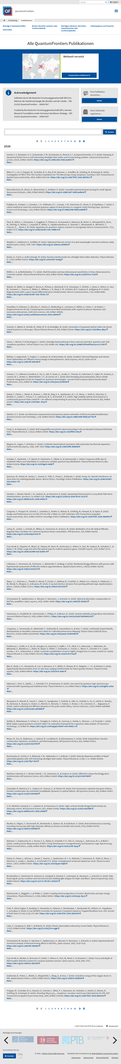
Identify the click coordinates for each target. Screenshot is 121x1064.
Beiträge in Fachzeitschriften (14, 26)
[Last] (83, 141)
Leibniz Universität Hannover (53, 1053)
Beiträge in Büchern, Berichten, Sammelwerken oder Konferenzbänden (73, 28)
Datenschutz (88, 1057)
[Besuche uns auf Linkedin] (19, 1055)
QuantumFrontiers (24, 11)
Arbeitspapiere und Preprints (102, 26)
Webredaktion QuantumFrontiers (105, 1053)
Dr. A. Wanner (98, 1026)
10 (75, 141)
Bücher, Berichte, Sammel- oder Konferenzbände (44, 27)
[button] (6, 1040)
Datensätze (7, 30)
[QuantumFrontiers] (3, 20)
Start (105, 2)
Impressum (75, 1057)
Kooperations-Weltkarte (78, 75)
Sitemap (115, 1057)
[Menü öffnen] (116, 11)
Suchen (111, 132)
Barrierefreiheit (102, 1057)
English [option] (115, 2)
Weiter (99, 100)
